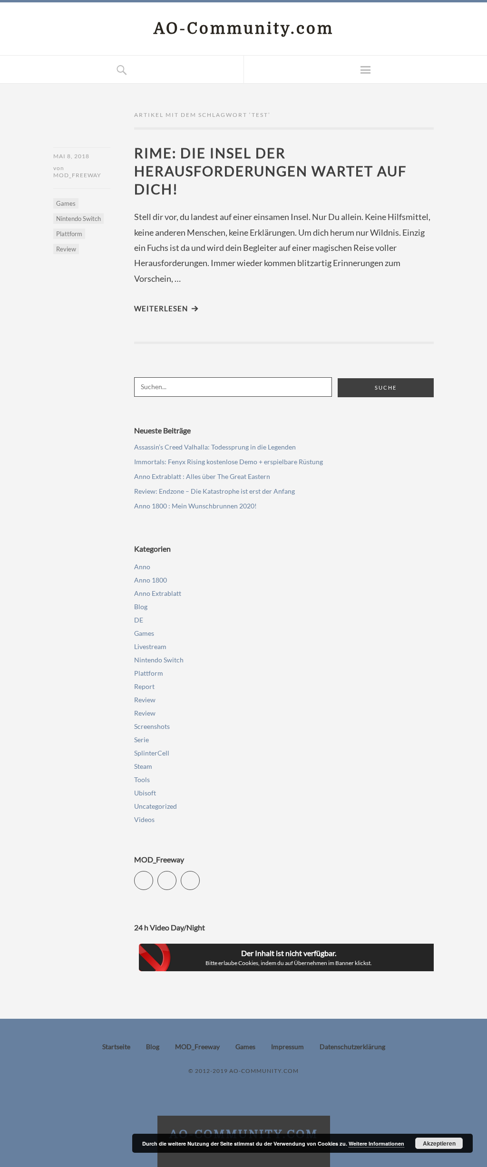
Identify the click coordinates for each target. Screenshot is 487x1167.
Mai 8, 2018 (71, 156)
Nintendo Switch (78, 218)
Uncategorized (155, 806)
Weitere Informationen (376, 1143)
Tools (142, 779)
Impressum (287, 1047)
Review (66, 249)
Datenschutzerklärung (352, 1047)
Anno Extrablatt (157, 593)
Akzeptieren (439, 1143)
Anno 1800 (150, 580)
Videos (144, 819)
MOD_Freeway (77, 175)
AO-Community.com (244, 29)
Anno (142, 567)
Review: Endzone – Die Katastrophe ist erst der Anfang (214, 491)
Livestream (150, 646)
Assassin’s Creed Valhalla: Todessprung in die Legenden (215, 447)
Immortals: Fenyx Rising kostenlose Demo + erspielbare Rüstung (228, 462)
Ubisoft (145, 793)
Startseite (116, 1047)
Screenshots (152, 726)
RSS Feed (199, 876)
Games (66, 203)
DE (138, 620)
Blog (140, 607)
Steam (143, 766)
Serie (141, 740)
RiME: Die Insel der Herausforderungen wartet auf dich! (270, 170)
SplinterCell (151, 753)
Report (144, 686)
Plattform (69, 234)
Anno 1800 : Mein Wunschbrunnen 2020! (195, 506)
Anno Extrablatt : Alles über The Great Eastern (202, 476)
